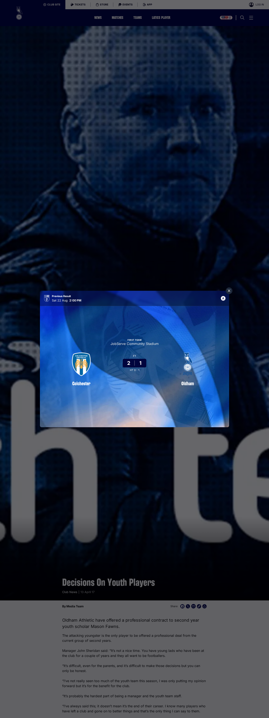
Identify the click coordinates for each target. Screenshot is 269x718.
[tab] (223, 298)
